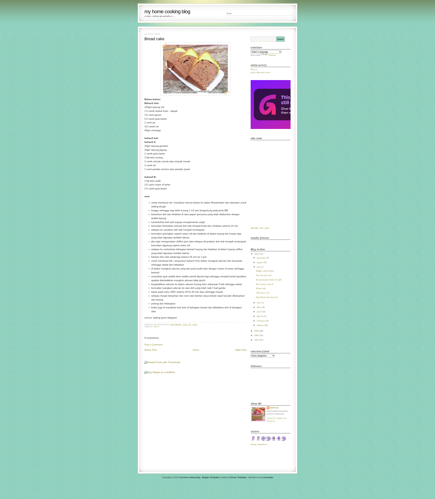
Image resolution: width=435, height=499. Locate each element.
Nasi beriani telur (264, 275)
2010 (256, 253)
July (259, 266)
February (261, 320)
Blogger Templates (210, 477)
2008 (256, 335)
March (260, 316)
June (259, 302)
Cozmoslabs (267, 477)
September (261, 257)
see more (267, 72)
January (260, 325)
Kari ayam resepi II (264, 284)
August (260, 262)
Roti (156, 327)
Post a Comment (153, 344)
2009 (256, 330)
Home (229, 13)
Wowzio (254, 69)
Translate (272, 54)
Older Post (240, 350)
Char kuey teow (263, 292)
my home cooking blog (167, 11)
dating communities (259, 444)
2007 (256, 339)
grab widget (256, 72)
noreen (274, 408)
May (259, 307)
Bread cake (154, 39)
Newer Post (150, 350)
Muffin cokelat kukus (265, 270)
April (259, 311)
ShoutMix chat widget (260, 227)
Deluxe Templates (238, 477)
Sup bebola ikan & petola (267, 297)
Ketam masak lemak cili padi (268, 279)
